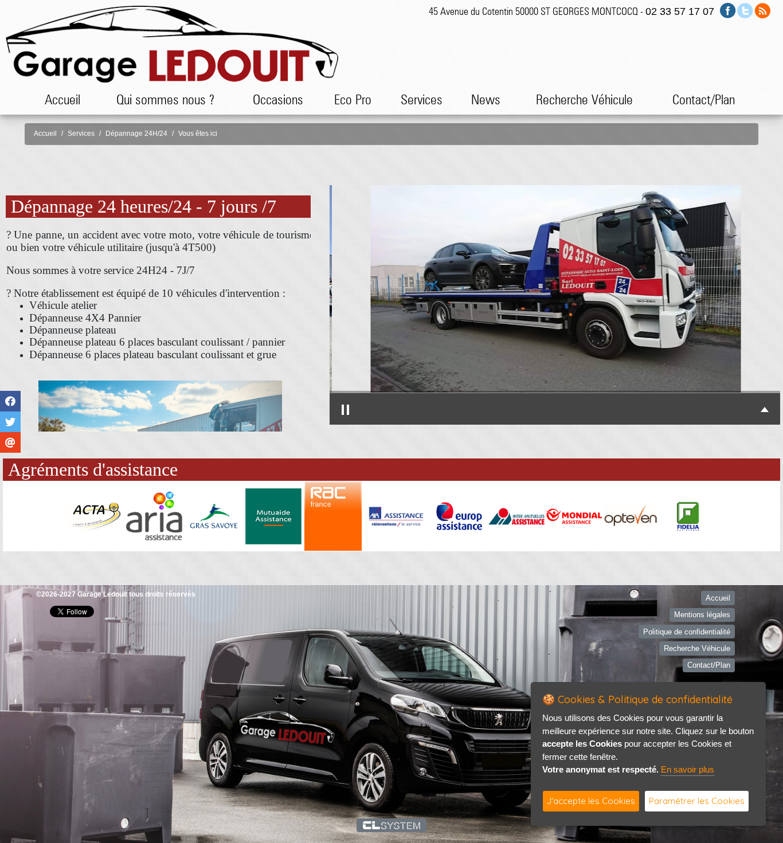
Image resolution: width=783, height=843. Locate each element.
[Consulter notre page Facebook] (728, 10)
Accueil (62, 99)
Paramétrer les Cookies (697, 800)
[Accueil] (172, 43)
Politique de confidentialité (686, 632)
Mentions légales (702, 614)
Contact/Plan (703, 99)
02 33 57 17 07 (679, 11)
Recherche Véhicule (584, 99)
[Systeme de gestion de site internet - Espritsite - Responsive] (392, 825)
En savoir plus (687, 769)
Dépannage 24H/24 (136, 134)
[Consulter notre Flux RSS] (762, 10)
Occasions (278, 99)
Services (81, 134)
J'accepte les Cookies (591, 800)
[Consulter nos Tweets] (745, 10)
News (485, 99)
